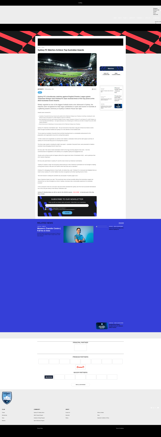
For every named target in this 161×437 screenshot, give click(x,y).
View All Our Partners (80, 384)
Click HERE (76, 192)
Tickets (3, 412)
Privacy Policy (55, 208)
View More (121, 222)
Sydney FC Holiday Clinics (39, 412)
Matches (3, 420)
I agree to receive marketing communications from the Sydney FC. (61, 209)
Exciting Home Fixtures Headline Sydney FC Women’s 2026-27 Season (106, 107)
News (115, 17)
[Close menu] (157, 433)
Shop (98, 415)
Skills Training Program (38, 415)
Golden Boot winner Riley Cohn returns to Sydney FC (116, 228)
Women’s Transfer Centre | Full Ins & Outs (49, 229)
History (67, 417)
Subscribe (67, 212)
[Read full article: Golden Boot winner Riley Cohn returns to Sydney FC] (118, 98)
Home (39, 47)
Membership (4, 415)
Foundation (156, 17)
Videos (119, 17)
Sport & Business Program (39, 420)
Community (139, 17)
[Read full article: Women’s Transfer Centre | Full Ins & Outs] (118, 90)
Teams (124, 17)
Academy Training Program (39, 417)
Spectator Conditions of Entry (103, 417)
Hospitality (132, 17)
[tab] (106, 74)
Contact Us (68, 412)
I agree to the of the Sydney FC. (57, 208)
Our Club (147, 17)
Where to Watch (100, 412)
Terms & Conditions (120, 428)
